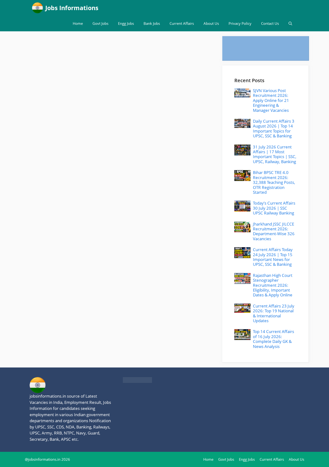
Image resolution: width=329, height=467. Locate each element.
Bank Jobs (152, 23)
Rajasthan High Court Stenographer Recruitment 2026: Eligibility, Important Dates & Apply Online (272, 285)
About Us (211, 23)
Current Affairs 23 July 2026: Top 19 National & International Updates (273, 313)
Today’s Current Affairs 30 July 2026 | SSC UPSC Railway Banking (274, 208)
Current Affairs (182, 23)
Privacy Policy (240, 23)
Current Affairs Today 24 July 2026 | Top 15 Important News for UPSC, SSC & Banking (273, 257)
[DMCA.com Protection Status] (137, 381)
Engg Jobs (126, 23)
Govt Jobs (100, 23)
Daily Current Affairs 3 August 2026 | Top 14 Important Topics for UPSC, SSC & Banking (273, 128)
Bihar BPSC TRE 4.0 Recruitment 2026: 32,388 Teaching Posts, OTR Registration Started (274, 182)
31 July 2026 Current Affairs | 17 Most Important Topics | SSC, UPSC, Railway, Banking (274, 154)
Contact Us (270, 23)
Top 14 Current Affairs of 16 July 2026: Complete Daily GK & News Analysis (273, 339)
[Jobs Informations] (37, 8)
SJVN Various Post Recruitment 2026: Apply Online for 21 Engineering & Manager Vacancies (271, 100)
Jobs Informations (71, 8)
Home (78, 23)
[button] (290, 23)
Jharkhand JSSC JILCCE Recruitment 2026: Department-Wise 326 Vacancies (274, 231)
